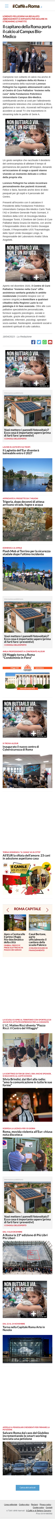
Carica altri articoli (27, 1488)
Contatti (49, 1507)
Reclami (34, 1504)
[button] (8, 910)
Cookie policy (38, 1507)
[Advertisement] (27, 821)
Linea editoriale (10, 1504)
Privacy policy (45, 1504)
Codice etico (24, 1504)
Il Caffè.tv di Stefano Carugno (38, 1510)
